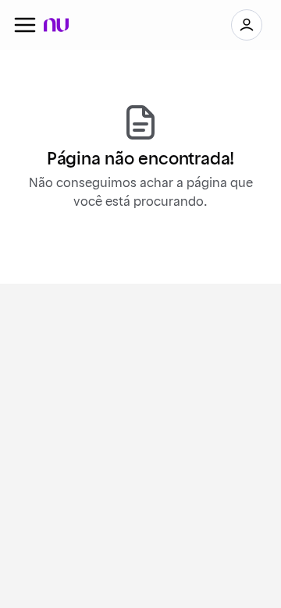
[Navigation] (24, 24)
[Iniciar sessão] (246, 25)
